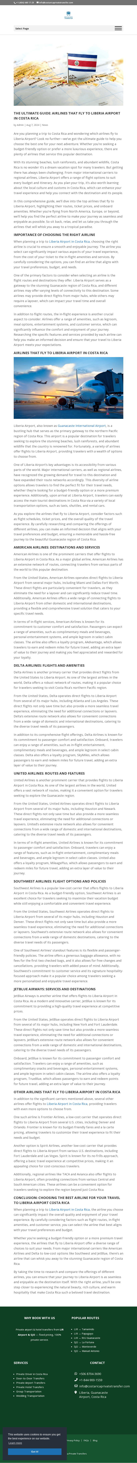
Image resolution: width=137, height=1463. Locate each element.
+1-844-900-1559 (90, 1380)
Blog (95, 1440)
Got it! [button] (34, 1451)
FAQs (86, 1440)
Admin (20, 125)
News (45, 125)
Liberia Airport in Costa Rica (69, 241)
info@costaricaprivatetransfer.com (104, 1386)
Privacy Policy (73, 1440)
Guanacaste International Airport (82, 426)
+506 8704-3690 (90, 1374)
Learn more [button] (15, 1443)
